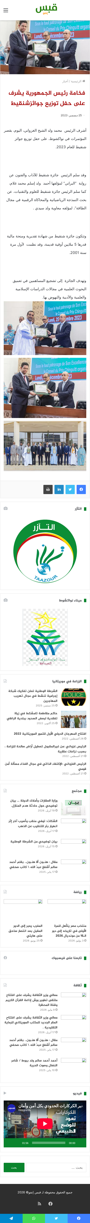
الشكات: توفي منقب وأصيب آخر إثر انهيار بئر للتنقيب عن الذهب (33, 824)
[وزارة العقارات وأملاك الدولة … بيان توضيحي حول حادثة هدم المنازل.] (73, 806)
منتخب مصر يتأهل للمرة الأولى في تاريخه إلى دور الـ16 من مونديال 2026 (69, 931)
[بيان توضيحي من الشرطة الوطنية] (73, 847)
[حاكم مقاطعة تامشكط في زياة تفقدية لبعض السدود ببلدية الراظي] (73, 719)
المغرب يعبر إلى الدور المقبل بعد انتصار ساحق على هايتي (25, 931)
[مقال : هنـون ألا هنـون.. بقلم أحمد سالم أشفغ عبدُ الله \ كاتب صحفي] (73, 868)
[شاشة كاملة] (9, 1143)
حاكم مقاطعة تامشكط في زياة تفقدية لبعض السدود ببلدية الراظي (32, 716)
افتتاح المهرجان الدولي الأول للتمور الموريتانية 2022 (50, 734)
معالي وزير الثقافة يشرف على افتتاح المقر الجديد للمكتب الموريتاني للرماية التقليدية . (30, 1022)
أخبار (65, 81)
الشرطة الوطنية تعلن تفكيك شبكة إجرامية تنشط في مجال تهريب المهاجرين (32, 696)
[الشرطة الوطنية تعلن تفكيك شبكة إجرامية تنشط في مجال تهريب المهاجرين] (73, 697)
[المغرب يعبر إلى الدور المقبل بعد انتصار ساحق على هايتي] (23, 910)
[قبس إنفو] (45, 10)
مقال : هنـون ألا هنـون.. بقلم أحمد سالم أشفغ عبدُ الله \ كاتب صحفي (33, 864)
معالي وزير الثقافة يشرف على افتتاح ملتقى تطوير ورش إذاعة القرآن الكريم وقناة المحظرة (31, 1000)
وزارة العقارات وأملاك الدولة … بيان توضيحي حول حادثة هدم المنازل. (33, 803)
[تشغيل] (80, 1143)
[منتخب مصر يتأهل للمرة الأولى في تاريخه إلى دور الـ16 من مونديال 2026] (67, 910)
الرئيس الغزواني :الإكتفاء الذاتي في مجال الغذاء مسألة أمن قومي (45, 766)
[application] (45, 1124)
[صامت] (17, 1143)
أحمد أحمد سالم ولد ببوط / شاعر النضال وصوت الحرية (34, 1063)
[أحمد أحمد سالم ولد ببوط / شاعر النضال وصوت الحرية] (73, 1068)
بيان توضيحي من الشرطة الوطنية (33, 841)
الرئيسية (76, 81)
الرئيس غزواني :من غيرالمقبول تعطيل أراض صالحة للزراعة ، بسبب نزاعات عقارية (45, 749)
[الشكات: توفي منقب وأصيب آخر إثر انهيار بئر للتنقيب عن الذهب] (73, 827)
